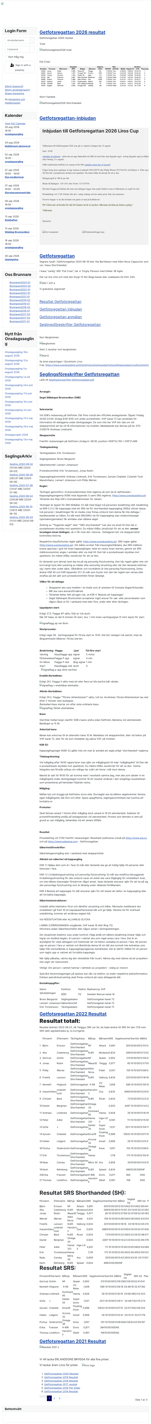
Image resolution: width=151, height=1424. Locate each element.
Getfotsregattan (57, 256)
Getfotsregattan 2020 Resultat (61, 1373)
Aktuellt (86, 19)
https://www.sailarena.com (63, 841)
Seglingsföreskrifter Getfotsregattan (70, 324)
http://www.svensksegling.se (129, 495)
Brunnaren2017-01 (20, 321)
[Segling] (74, 19)
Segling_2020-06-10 (21, 506)
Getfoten (115, 19)
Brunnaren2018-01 (20, 310)
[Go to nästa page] (64, 1397)
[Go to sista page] (67, 1397)
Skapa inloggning (14, 93)
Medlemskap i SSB (43, 19)
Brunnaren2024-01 (20, 282)
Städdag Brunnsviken (17, 231)
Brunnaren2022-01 (20, 293)
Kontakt (100, 19)
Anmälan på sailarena (51, 156)
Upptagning (11, 259)
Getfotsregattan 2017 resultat (60, 1384)
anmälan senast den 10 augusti (97, 164)
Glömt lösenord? (14, 86)
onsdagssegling (14, 134)
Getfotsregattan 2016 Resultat (61, 1391)
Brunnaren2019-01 (20, 303)
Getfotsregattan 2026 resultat (72, 32)
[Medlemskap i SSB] (56, 19)
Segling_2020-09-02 (21, 464)
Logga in (20, 78)
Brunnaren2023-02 (20, 285)
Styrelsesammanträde (18, 192)
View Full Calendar (15, 123)
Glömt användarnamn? (17, 89)
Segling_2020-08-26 (21, 474)
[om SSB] (25, 19)
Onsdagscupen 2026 (16, 434)
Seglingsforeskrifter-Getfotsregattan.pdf (71, 379)
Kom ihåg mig (16, 56)
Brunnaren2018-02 (20, 307)
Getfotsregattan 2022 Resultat (73, 1013)
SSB (6, 19)
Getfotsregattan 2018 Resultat (61, 1380)
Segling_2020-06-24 (21, 495)
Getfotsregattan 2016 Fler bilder (62, 1387)
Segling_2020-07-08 (21, 485)
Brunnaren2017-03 (20, 314)
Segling (68, 19)
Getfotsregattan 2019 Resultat (61, 1377)
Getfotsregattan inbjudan (61, 309)
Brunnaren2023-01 (20, 289)
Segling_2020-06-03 (21, 517)
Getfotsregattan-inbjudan (68, 118)
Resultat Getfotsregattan (60, 301)
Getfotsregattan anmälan (61, 317)
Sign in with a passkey (23, 67)
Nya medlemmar (14, 177)
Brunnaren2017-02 (20, 317)
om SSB (18, 19)
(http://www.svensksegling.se (99, 541)
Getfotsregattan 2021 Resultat (73, 1341)
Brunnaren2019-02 (20, 300)
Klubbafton (11, 220)
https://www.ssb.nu (136, 837)
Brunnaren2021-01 (20, 296)
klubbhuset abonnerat (17, 146)
